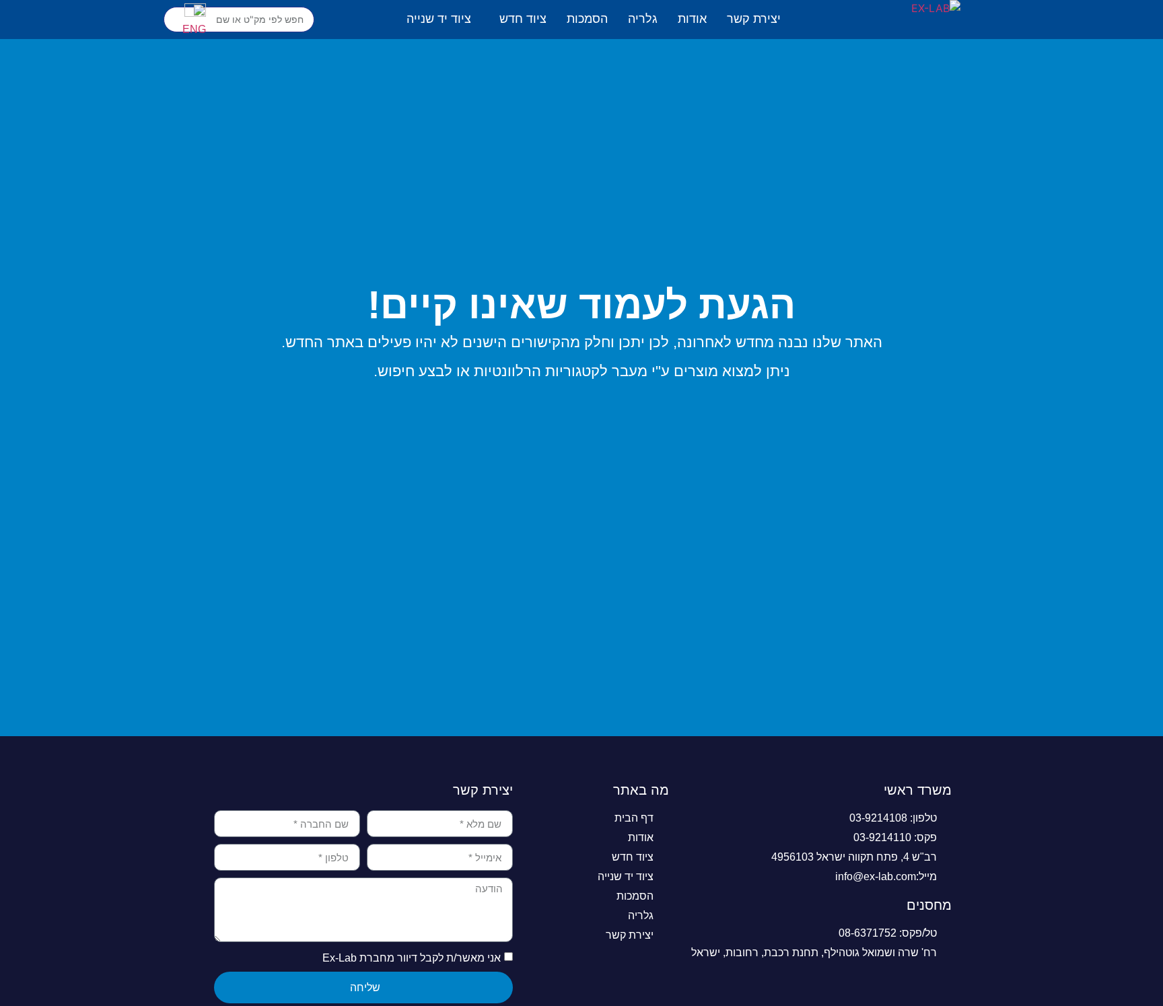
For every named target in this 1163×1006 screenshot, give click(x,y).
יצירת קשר (754, 19)
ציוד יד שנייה (439, 19)
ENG (194, 29)
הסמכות (587, 19)
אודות (692, 19)
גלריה (643, 19)
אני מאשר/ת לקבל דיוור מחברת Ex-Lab (411, 958)
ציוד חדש (523, 19)
